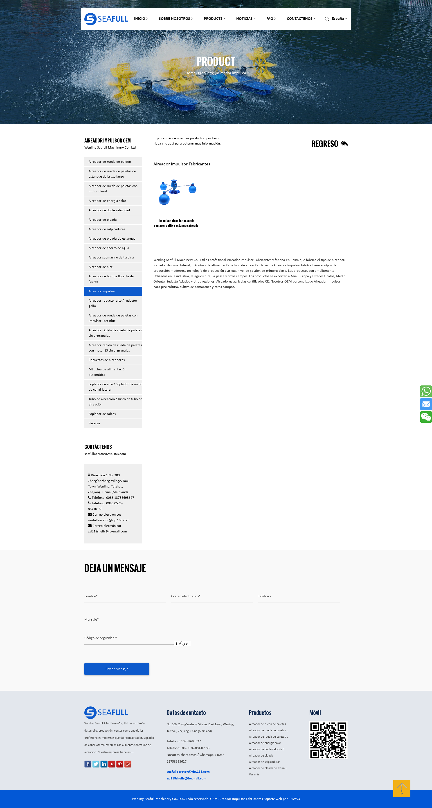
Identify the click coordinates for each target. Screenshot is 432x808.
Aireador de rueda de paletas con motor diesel (113, 188)
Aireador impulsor (102, 291)
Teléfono (264, 596)
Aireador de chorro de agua (109, 248)
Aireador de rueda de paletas (110, 162)
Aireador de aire (101, 267)
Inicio (139, 19)
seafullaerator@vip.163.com (105, 454)
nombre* (91, 596)
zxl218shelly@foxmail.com (107, 531)
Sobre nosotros (174, 19)
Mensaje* (91, 619)
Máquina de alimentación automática (107, 372)
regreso (325, 143)
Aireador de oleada (103, 220)
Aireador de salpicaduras (107, 229)
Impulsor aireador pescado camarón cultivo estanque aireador (177, 223)
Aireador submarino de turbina (111, 257)
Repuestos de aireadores (107, 360)
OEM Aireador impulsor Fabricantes (236, 799)
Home (191, 73)
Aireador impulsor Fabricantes (249, 260)
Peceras (94, 423)
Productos (206, 73)
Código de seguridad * (100, 638)
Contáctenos (300, 19)
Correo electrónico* (185, 596)
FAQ (269, 19)
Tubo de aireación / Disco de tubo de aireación (115, 401)
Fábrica (166, 28)
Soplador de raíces (102, 414)
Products (213, 19)
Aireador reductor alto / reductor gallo (113, 303)
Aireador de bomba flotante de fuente (111, 279)
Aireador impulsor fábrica (292, 265)
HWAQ (295, 799)
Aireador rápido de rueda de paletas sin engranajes (227, 24)
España (336, 28)
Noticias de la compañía (247, 28)
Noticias (244, 19)
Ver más (254, 774)
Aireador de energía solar (107, 201)
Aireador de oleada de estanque (112, 238)
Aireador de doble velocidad (109, 210)
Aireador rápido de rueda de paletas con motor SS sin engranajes (266, 24)
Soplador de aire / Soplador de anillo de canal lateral (115, 387)
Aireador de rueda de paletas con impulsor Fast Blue (113, 318)
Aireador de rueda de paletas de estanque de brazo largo (112, 173)
